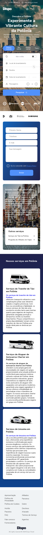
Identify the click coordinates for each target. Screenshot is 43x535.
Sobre (24, 504)
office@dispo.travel (31, 2)
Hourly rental (28, 48)
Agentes (25, 519)
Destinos (25, 508)
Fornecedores (10, 523)
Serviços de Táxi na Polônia (18, 236)
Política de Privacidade (9, 499)
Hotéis (7, 508)
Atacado (25, 512)
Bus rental (19, 48)
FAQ (6, 515)
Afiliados (25, 495)
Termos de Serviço (29, 515)
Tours (37, 48)
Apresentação (10, 495)
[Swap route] (34, 67)
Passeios (8, 512)
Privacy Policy (31, 166)
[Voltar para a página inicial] (7, 9)
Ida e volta (20, 57)
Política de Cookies (12, 504)
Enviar (21, 173)
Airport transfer (9, 48)
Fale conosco (10, 519)
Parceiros (25, 499)
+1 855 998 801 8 (13, 2)
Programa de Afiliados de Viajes (20, 240)
